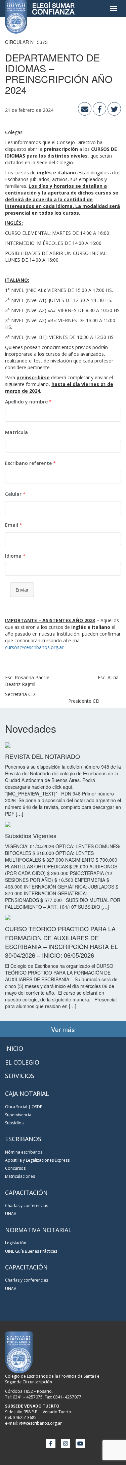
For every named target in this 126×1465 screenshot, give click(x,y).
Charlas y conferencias (26, 1205)
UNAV (10, 1213)
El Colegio (22, 1062)
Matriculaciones (20, 1176)
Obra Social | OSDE (23, 1107)
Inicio (14, 1048)
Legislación (15, 1243)
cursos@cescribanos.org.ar (34, 647)
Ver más (63, 1029)
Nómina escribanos (23, 1152)
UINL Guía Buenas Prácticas (31, 1251)
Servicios (19, 1076)
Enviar (22, 590)
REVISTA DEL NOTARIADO (42, 756)
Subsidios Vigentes (30, 835)
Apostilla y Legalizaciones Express (37, 1160)
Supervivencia (18, 1115)
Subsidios (14, 1123)
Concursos (15, 1168)
